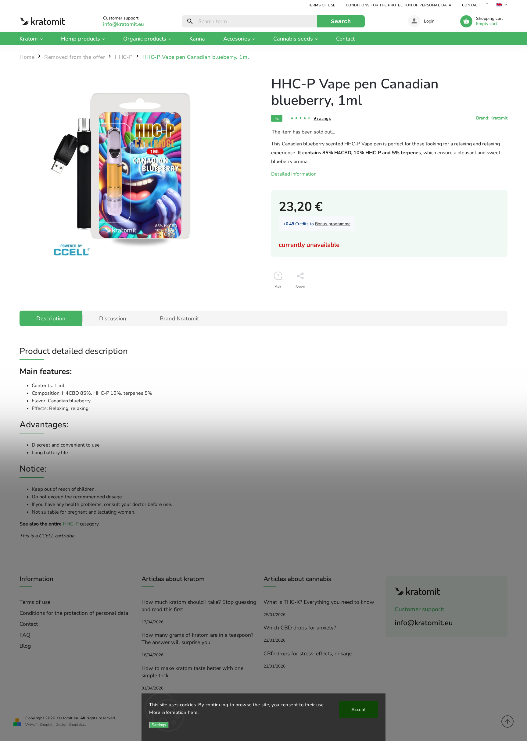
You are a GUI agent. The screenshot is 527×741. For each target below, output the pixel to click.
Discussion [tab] (112, 318)
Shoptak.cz (78, 724)
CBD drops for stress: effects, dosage (308, 653)
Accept (358, 710)
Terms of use (321, 5)
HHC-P (71, 524)
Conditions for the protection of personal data (399, 5)
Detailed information (294, 174)
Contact (471, 5)
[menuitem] (36, 38)
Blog (25, 646)
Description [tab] (51, 318)
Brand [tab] (179, 318)
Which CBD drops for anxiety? (300, 627)
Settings (159, 725)
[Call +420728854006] (130, 24)
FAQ (25, 635)
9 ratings (322, 118)
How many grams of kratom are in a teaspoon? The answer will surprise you (197, 638)
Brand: (491, 118)
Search (341, 21)
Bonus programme (332, 224)
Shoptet (46, 724)
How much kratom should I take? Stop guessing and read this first (199, 605)
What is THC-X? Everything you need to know (319, 602)
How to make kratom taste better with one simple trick (192, 671)
